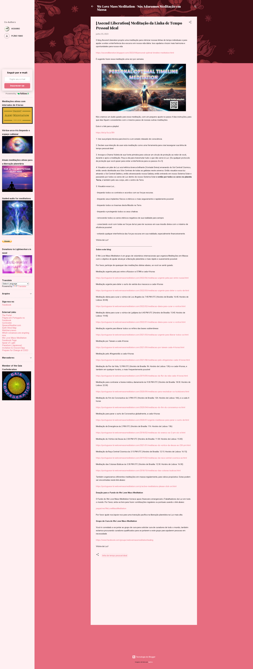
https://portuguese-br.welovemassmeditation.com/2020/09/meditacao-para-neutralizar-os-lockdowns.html (142, 391)
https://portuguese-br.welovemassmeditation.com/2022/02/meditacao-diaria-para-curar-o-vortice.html (140, 306)
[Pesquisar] (195, 7)
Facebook (6, 305)
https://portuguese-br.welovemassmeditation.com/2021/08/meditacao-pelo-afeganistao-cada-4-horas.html (143, 360)
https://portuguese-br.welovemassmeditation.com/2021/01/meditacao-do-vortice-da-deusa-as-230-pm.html (143, 445)
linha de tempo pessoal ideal (114, 555)
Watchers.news (9, 330)
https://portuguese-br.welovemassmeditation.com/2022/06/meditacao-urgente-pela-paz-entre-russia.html (142, 278)
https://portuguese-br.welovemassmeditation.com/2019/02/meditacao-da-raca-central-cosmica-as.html (141, 458)
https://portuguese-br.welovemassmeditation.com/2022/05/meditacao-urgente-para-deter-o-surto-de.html (142, 290)
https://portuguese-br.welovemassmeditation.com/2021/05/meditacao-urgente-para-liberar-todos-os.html (142, 335)
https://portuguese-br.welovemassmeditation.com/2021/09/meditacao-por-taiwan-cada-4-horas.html (140, 347)
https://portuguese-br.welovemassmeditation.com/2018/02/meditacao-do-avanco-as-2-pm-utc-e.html (140, 432)
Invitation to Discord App (13, 348)
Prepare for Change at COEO (15, 350)
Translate (22, 286)
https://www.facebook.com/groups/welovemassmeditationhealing (124, 540)
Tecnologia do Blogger (145, 657)
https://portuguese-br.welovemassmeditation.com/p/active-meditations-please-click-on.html (136, 486)
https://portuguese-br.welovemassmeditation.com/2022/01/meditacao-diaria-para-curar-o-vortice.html (140, 322)
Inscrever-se (17, 85)
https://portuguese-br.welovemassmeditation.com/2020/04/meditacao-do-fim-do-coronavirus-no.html (140, 407)
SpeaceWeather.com (11, 325)
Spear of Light (8, 343)
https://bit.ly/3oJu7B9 (105, 132)
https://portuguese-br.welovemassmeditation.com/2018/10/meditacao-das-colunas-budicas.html (138, 470)
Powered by (11, 94)
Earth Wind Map (9, 328)
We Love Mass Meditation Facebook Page (14, 339)
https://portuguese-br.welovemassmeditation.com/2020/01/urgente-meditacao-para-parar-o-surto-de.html (142, 420)
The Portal (7, 315)
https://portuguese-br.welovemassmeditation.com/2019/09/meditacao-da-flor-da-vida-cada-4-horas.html (142, 376)
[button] (190, 23)
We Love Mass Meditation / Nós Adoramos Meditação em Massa (139, 8)
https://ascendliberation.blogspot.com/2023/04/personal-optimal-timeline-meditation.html (135, 53)
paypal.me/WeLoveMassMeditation (111, 508)
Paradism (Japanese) (12, 345)
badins (150, 662)
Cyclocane (7, 323)
